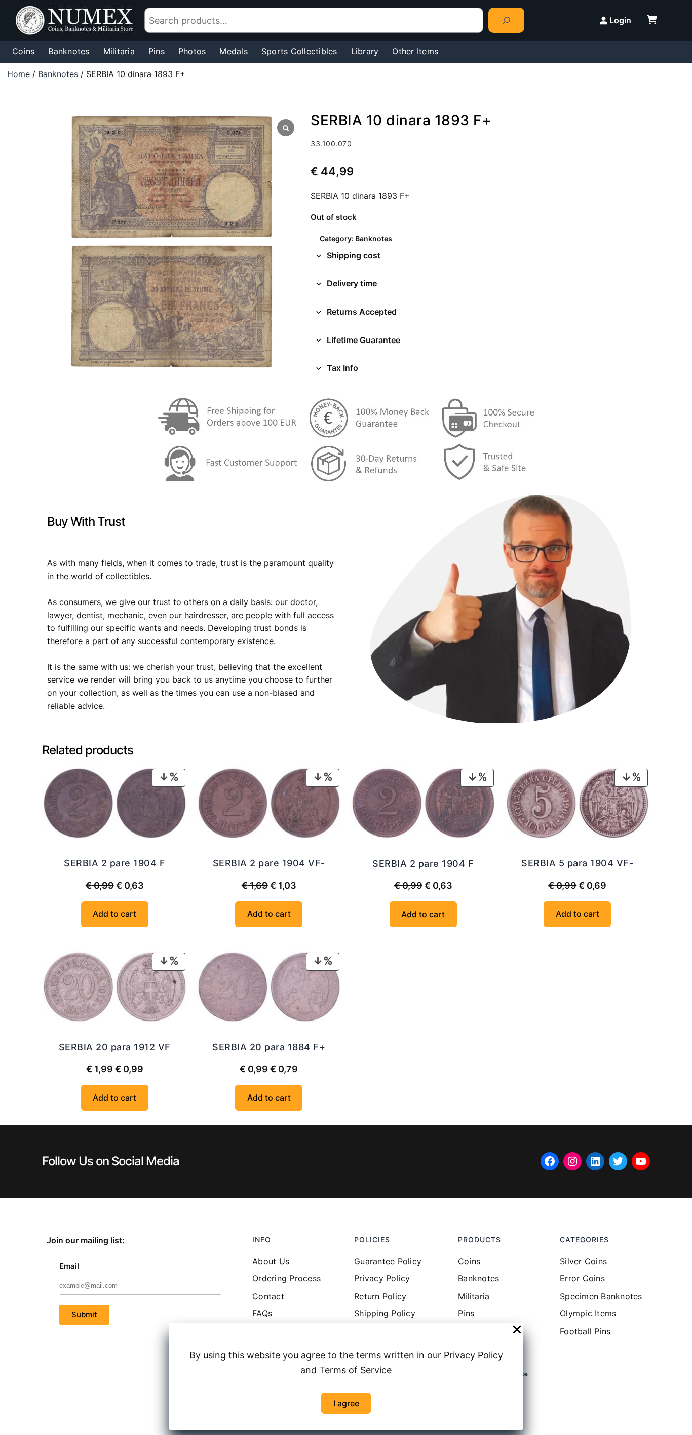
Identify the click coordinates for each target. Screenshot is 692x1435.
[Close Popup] (517, 1330)
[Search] (506, 20)
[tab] (480, 256)
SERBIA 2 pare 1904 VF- (269, 863)
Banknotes (58, 74)
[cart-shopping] (652, 19)
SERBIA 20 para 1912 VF (115, 1047)
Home (18, 74)
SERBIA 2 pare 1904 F (114, 863)
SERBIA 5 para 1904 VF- (577, 863)
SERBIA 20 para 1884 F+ (268, 1047)
